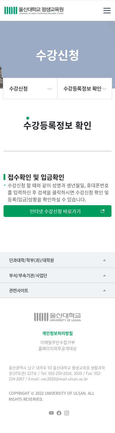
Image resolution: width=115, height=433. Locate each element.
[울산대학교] (57, 317)
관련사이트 (18, 290)
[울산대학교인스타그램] (66, 413)
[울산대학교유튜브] (51, 413)
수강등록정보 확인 (82, 88)
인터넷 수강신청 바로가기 (55, 211)
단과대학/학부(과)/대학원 (31, 260)
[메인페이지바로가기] (33, 10)
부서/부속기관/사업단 (28, 275)
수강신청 (18, 88)
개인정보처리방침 (57, 333)
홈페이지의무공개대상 (57, 348)
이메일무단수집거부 (57, 342)
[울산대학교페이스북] (59, 413)
